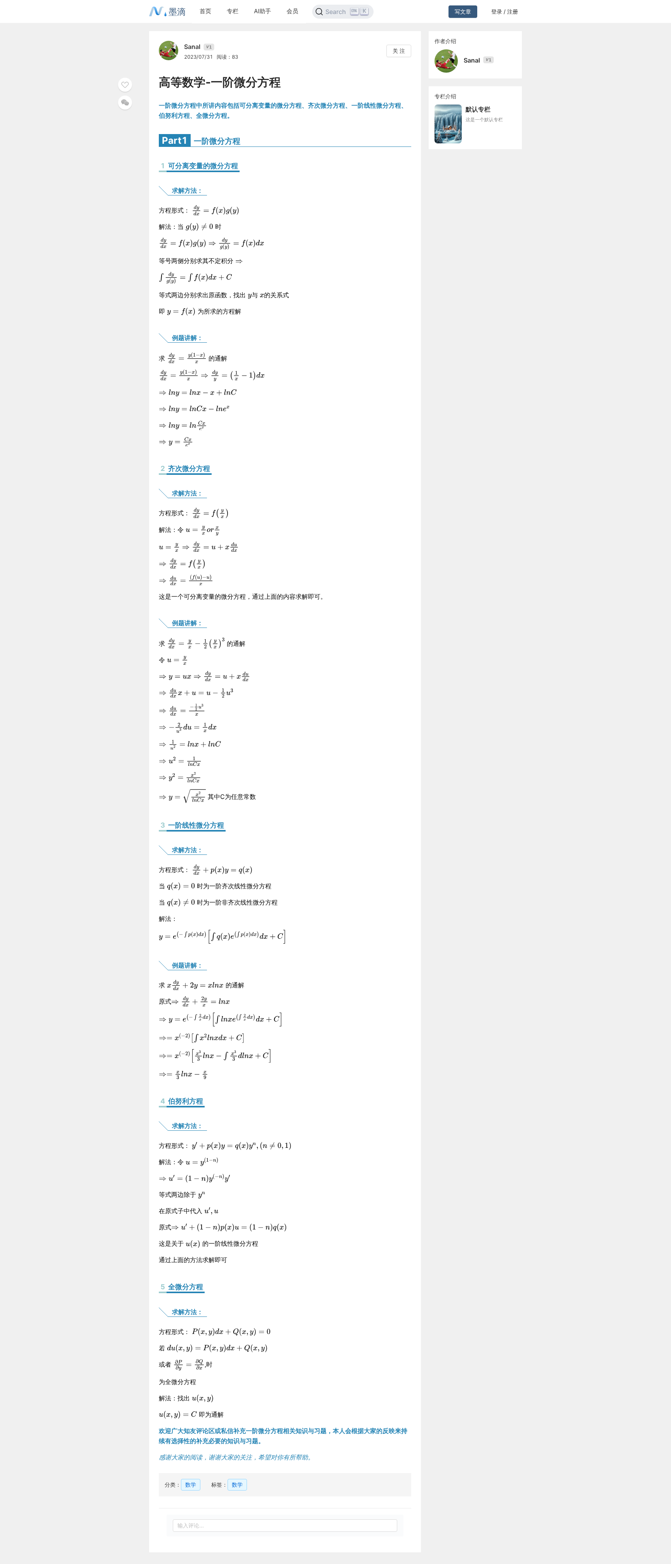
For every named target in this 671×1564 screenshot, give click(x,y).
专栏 (232, 11)
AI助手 (262, 11)
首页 (205, 11)
